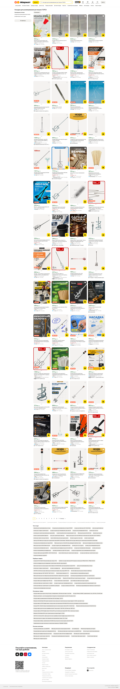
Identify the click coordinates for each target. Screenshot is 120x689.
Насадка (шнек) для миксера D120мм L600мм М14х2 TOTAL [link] (41, 173)
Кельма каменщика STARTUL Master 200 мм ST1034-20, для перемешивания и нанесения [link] (96, 441)
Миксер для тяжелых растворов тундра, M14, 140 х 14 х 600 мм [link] (58, 208)
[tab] (18, 5)
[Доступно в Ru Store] (29, 655)
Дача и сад (44, 668)
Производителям (90, 653)
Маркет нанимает (90, 657)
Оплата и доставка (69, 651)
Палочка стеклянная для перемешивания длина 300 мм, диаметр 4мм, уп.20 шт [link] (95, 108)
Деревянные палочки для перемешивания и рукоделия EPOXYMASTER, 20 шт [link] (94, 173)
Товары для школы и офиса (47, 672)
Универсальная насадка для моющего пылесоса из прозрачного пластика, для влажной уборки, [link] (96, 341)
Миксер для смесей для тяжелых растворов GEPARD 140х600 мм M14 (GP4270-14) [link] (96, 73)
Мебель (43, 651)
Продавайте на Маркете (70, 672)
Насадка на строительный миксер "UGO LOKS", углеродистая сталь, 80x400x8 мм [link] (59, 475)
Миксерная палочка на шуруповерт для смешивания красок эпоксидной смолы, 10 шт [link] (41, 341)
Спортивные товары (46, 673)
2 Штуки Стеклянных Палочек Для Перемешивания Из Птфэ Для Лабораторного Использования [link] (77, 208)
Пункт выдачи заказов (91, 655)
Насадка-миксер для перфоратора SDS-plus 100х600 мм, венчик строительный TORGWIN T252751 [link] (77, 474)
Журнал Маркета (68, 659)
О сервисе (67, 655)
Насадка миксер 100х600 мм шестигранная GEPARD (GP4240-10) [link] (77, 374)
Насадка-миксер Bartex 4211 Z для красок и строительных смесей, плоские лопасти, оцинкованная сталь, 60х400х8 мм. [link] (96, 274)
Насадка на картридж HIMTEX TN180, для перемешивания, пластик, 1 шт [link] (59, 73)
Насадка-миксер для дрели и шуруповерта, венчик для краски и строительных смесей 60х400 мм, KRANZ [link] (77, 308)
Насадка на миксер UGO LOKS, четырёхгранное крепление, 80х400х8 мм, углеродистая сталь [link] (77, 274)
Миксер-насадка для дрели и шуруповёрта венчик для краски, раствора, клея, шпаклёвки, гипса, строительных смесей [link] (77, 441)
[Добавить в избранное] (49, 16)
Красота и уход (45, 664)
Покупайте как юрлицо (69, 653)
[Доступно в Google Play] (21, 655)
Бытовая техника (45, 653)
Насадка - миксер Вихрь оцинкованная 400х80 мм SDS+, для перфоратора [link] (42, 274)
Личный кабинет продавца (70, 670)
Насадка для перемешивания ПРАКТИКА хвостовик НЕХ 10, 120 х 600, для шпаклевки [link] (59, 408)
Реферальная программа (92, 651)
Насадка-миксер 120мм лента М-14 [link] (59, 40)
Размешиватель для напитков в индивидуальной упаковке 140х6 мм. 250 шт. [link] (59, 374)
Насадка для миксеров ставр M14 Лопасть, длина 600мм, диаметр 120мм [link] (40, 140)
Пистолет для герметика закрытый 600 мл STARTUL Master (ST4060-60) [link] (42, 441)
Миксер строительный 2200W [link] (95, 307)
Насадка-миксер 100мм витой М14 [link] (96, 40)
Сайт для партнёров (69, 675)
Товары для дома (45, 660)
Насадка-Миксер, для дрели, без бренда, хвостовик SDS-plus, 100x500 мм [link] (78, 508)
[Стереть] (71, 2)
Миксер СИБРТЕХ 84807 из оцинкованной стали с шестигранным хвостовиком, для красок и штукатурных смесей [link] (60, 274)
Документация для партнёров (71, 674)
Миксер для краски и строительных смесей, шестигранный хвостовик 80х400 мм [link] (96, 374)
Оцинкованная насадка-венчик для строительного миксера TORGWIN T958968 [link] (96, 241)
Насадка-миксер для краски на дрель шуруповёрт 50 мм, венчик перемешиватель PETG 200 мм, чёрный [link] (41, 308)
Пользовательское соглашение (16, 686)
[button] (37, 12)
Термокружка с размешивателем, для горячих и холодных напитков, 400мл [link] (41, 73)
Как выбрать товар (69, 649)
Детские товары (45, 679)
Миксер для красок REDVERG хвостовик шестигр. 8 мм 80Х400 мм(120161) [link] (59, 441)
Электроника (44, 657)
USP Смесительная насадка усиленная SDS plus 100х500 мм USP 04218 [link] (42, 241)
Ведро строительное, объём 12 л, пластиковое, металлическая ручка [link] (59, 241)
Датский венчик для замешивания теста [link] (77, 173)
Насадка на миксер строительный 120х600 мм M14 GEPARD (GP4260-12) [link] (77, 408)
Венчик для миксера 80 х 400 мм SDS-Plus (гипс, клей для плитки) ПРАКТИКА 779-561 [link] (42, 408)
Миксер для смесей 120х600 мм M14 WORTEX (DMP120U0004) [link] (41, 108)
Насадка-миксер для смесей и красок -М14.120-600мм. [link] (59, 140)
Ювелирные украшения (47, 681)
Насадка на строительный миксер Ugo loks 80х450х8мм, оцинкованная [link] (78, 140)
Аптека (43, 662)
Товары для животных (46, 675)
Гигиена (43, 655)
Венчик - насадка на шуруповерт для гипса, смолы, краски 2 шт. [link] (41, 207)
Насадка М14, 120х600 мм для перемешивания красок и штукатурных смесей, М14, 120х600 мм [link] (59, 341)
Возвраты (67, 657)
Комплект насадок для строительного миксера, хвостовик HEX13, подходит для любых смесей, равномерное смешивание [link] (41, 374)
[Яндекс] (116, 687)
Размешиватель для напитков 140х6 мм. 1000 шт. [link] (59, 308)
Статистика (5, 686)
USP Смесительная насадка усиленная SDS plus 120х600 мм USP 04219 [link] (60, 508)
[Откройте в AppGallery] (25, 655)
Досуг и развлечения (46, 649)
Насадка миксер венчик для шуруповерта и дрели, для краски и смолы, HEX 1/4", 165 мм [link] (41, 508)
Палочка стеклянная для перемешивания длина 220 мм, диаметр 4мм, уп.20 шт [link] (76, 107)
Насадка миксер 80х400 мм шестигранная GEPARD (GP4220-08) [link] (96, 508)
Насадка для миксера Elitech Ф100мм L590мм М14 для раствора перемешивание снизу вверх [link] (59, 173)
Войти (103, 2)
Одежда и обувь (45, 659)
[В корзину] (48, 35)
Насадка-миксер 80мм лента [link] (76, 40)
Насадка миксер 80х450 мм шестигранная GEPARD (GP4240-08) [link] (41, 475)
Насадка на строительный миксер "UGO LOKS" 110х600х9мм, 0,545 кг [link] (96, 475)
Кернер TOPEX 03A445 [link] (57, 107)
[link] (42, 528)
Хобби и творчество (46, 666)
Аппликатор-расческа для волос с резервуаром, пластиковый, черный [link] (77, 341)
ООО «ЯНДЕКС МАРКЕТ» (113, 685)
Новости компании (91, 649)
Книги (43, 670)
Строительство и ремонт (47, 677)
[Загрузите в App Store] (17, 655)
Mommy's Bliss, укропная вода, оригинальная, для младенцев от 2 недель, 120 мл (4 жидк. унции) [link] (77, 73)
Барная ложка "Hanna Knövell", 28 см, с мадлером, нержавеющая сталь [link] (78, 241)
